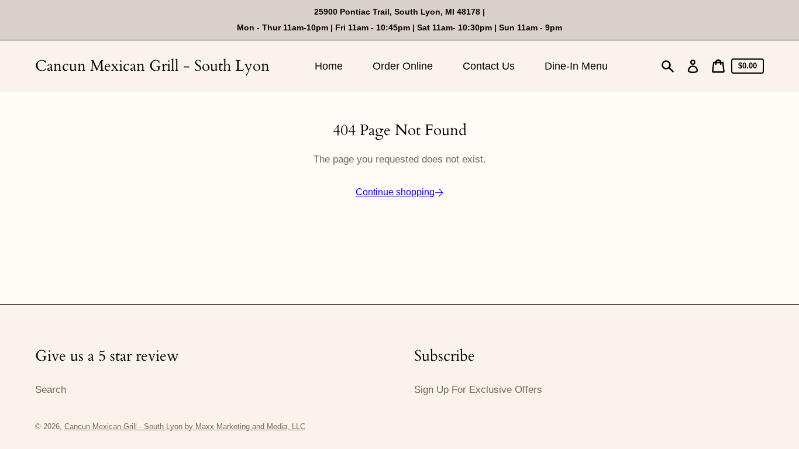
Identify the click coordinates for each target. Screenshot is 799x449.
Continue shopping (395, 192)
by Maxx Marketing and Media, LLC (245, 426)
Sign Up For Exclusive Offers (478, 389)
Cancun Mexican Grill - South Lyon (152, 66)
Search (50, 389)
